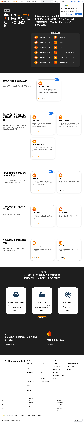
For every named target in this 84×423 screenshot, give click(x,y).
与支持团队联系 (60, 400)
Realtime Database (45, 381)
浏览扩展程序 (42, 317)
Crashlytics (55, 372)
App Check (29, 363)
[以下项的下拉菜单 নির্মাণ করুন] (18, 1)
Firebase (28, 415)
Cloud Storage (30, 381)
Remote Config (70, 366)
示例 (2, 404)
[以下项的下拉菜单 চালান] (24, 1)
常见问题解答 (59, 408)
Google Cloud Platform (36, 415)
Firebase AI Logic (45, 385)
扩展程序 (43, 363)
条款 (2, 420)
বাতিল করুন (70, 14)
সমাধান (28, 1)
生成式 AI (29, 390)
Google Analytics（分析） (59, 375)
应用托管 (29, 368)
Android (17, 415)
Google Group (59, 404)
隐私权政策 (6, 420)
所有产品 (45, 415)
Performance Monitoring (72, 363)
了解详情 (41, 98)
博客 (68, 1)
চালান (22, 1)
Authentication (30, 372)
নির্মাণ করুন (15, 1)
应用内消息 (55, 378)
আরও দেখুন (34, 1)
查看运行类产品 (10, 344)
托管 (42, 372)
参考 (2, 402)
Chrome (22, 415)
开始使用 (50, 344)
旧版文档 (58, 410)
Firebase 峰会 (31, 402)
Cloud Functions (30, 377)
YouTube (30, 406)
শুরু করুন (78, 14)
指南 (2, 400)
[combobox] (47, 1)
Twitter (30, 404)
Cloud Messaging (57, 369)
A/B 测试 (55, 363)
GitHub (2, 408)
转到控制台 (73, 1)
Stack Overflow (60, 402)
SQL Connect (30, 385)
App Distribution (57, 366)
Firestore (43, 368)
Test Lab (69, 369)
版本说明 (58, 406)
